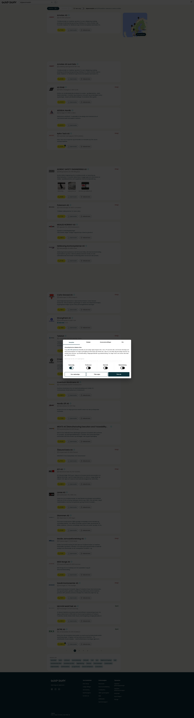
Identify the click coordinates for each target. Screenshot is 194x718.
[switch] (88, 368)
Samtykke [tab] (71, 342)
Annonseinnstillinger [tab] (105, 342)
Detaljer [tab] (88, 342)
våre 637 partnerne (73, 349)
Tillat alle (118, 374)
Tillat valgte (97, 374)
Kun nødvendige (75, 374)
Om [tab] (123, 342)
